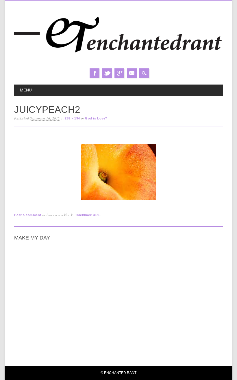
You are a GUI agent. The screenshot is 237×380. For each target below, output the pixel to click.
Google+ (119, 73)
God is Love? (96, 118)
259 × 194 (72, 118)
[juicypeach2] (118, 200)
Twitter (107, 73)
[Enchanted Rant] (118, 62)
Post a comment (27, 215)
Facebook (94, 73)
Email (132, 73)
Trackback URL (87, 215)
